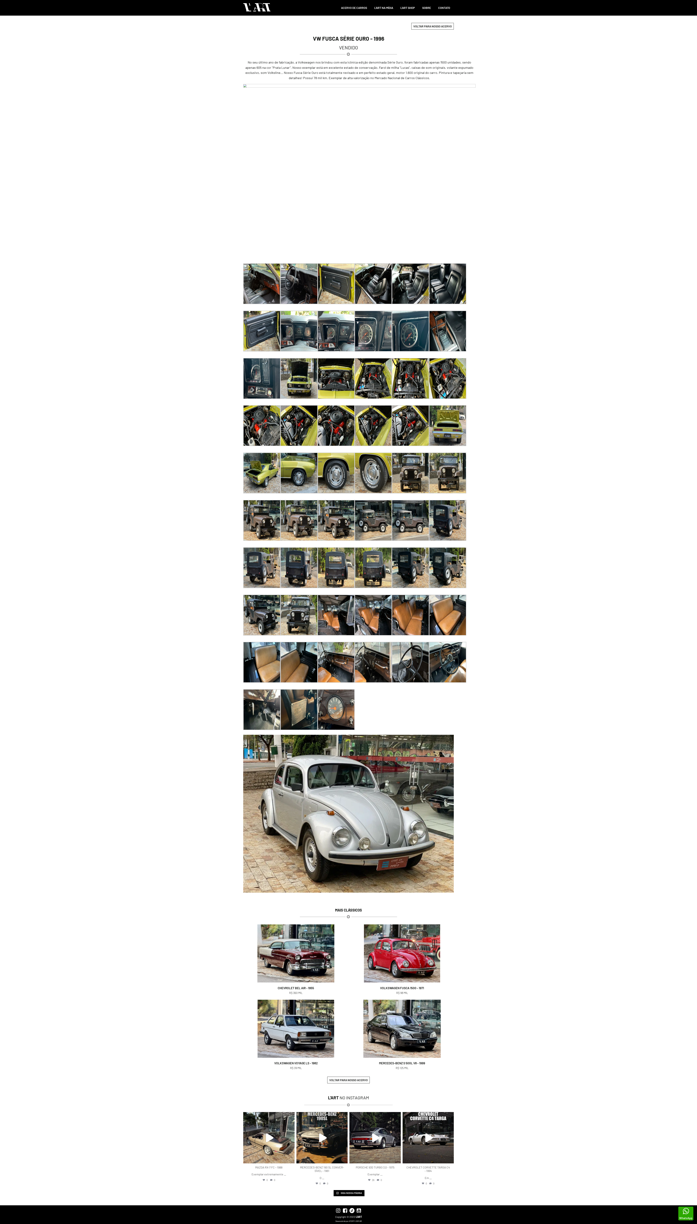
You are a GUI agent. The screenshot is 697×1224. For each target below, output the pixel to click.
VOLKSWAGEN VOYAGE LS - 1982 (296, 1063)
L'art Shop (407, 7)
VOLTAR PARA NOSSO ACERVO (432, 26)
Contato (444, 7)
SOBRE (426, 7)
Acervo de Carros (354, 7)
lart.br (268, 1115)
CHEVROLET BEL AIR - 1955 (296, 988)
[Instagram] (291, 1158)
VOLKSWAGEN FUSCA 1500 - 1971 (402, 988)
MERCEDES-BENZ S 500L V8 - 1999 (402, 1063)
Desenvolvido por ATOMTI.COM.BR (348, 1221)
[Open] (269, 1137)
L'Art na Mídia (383, 7)
